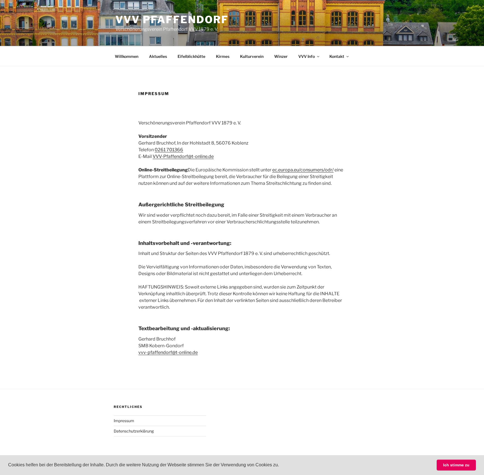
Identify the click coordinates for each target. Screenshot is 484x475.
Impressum (124, 420)
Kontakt (336, 56)
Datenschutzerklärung (134, 431)
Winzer (281, 56)
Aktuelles (158, 56)
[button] (281, 465)
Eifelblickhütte (191, 56)
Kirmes (222, 56)
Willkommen (126, 56)
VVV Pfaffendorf (172, 19)
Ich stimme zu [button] (456, 465)
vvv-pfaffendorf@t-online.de (168, 352)
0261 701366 (169, 149)
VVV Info (306, 56)
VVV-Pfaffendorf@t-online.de (183, 156)
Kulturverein (252, 56)
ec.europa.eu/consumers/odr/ (303, 169)
